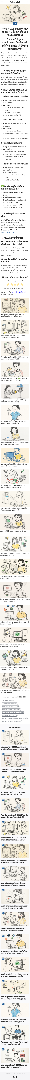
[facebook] (14, 1077)
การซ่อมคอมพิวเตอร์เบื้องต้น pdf (10, 706)
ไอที (15, 23)
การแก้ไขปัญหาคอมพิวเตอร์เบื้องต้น (11, 709)
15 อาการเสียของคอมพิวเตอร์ (9, 703)
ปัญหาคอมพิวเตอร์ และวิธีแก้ (9, 715)
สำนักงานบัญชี (15, 2)
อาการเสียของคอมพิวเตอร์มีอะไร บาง (11, 721)
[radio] (8, 285)
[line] (16, 1077)
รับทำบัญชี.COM (8, 1073)
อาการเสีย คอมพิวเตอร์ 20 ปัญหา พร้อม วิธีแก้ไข (14, 718)
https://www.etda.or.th (9, 232)
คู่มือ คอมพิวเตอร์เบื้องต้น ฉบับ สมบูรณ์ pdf (13, 712)
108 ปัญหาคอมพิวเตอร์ (8, 700)
